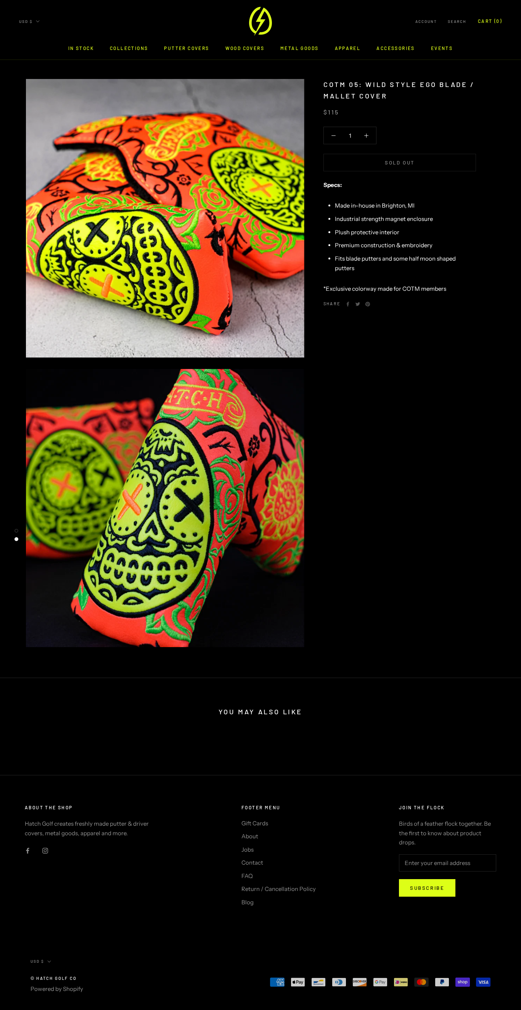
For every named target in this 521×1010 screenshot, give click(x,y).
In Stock (81, 48)
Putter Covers (186, 48)
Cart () (490, 21)
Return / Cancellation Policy (278, 888)
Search (457, 21)
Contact (252, 862)
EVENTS (442, 48)
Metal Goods (299, 48)
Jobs (247, 849)
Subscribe (427, 888)
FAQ (247, 876)
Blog (247, 902)
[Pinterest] (367, 304)
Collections (129, 48)
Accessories (395, 48)
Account (426, 21)
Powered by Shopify (57, 988)
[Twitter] (357, 304)
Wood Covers (244, 48)
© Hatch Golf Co (54, 978)
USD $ (26, 21)
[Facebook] (348, 304)
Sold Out (400, 163)
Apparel (348, 48)
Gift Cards (254, 823)
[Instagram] (45, 850)
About (249, 836)
